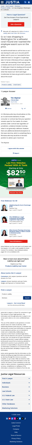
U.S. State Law (7, 400)
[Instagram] (15, 418)
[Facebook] (12, 418)
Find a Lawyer (6, 290)
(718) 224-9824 (14, 100)
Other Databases (8, 404)
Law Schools (6, 391)
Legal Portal (16, 426)
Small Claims (14, 33)
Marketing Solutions (10, 408)
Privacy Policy (16, 438)
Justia (2, 6)
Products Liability (5, 8)
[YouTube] (10, 418)
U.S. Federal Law (8, 395)
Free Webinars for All (9, 201)
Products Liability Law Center (16, 266)
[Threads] (17, 418)
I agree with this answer (16, 148)
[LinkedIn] (7, 418)
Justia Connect (16, 423)
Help (16, 432)
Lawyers (3, 281)
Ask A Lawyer (9, 6)
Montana (17, 6)
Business (5, 387)
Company (16, 429)
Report (16, 153)
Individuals (6, 383)
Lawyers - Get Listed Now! (16, 303)
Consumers (4, 276)
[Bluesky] (20, 418)
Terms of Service (16, 435)
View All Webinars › (16, 241)
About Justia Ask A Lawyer (11, 273)
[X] (22, 418)
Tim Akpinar (16, 98)
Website (9, 108)
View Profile (14, 102)
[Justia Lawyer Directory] (25, 418)
